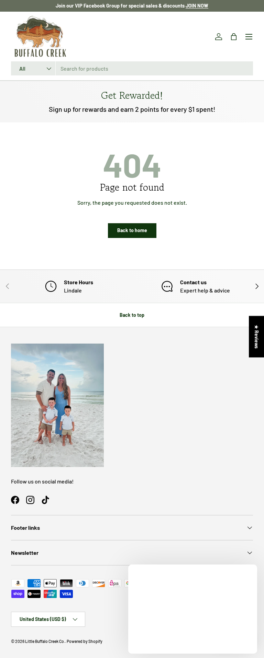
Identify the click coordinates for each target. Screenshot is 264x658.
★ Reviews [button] (257, 336)
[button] (233, 36)
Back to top (132, 315)
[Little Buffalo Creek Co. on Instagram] (30, 499)
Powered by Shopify (84, 641)
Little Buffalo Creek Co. (45, 641)
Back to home (132, 230)
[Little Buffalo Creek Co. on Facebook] (15, 499)
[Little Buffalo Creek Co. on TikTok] (45, 499)
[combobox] (132, 68)
